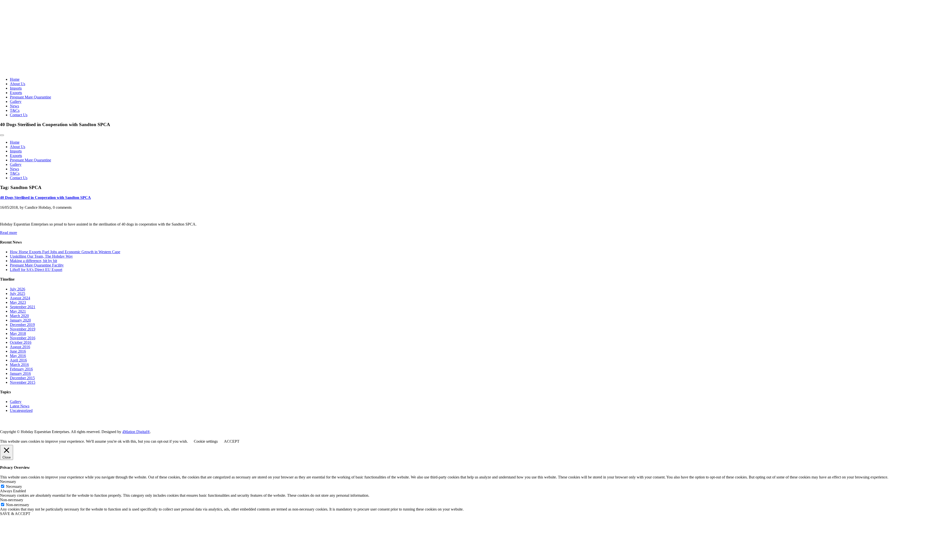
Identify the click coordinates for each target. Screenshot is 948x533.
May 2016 (18, 356)
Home (15, 79)
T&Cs (15, 110)
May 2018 (18, 333)
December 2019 (22, 325)
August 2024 (20, 298)
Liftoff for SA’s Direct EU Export (36, 269)
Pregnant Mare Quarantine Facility (37, 265)
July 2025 (17, 293)
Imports (16, 88)
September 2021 (22, 307)
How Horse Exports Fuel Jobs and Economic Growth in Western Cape (65, 252)
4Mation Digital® (136, 432)
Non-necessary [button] (11, 500)
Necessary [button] (8, 481)
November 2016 (22, 338)
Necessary (14, 486)
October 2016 (20, 342)
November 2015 (22, 382)
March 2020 (19, 316)
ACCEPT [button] (231, 441)
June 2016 (18, 351)
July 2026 (17, 289)
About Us (17, 84)
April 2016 (18, 360)
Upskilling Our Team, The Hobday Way (41, 256)
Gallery (15, 101)
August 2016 (20, 347)
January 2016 (20, 373)
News (14, 106)
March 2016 (19, 364)
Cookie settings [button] (206, 441)
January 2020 (20, 320)
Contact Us (18, 115)
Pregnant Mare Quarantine (30, 97)
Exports (16, 93)
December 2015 (22, 378)
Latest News (19, 406)
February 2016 (21, 369)
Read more (8, 232)
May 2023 (18, 302)
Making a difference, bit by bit (33, 261)
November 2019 (22, 329)
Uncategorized (21, 410)
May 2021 (18, 311)
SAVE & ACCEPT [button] (15, 514)
